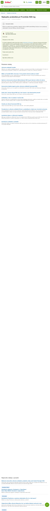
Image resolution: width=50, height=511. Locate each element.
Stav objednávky (31, 10)
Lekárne (23, 10)
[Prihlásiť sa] (40, 2)
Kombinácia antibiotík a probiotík (10, 121)
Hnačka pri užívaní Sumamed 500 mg (11, 104)
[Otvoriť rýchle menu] (2, 2)
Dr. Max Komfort (14, 10)
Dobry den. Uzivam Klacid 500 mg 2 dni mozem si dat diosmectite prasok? (21, 92)
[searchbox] (25, 6)
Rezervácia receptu (42, 10)
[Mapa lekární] (24, 2)
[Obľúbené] (36, 2)
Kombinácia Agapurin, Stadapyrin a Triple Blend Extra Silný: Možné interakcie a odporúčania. (14, 490)
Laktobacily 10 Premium (27, 42)
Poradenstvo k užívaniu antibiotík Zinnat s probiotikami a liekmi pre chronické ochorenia (24, 109)
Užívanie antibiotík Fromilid (9, 67)
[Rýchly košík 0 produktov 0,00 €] (48, 2)
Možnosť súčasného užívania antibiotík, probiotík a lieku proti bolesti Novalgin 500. (23, 481)
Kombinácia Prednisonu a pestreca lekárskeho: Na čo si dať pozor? (19, 498)
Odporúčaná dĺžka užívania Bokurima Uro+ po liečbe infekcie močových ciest (22, 503)
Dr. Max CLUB (5, 10)
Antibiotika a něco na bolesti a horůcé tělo (13, 97)
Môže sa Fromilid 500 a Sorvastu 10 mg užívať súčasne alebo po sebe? (20, 73)
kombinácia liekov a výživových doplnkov (12, 115)
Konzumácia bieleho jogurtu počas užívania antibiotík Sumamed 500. (19, 86)
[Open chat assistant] (47, 504)
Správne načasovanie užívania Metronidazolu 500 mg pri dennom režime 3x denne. (23, 80)
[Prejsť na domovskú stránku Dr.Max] (8, 2)
